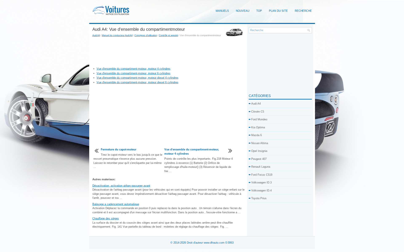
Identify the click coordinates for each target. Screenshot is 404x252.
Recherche (303, 10)
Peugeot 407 (259, 158)
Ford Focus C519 (261, 174)
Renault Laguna (260, 166)
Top (259, 10)
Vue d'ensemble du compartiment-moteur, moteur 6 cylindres (133, 73)
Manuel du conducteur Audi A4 (117, 35)
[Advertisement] (169, 52)
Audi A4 (96, 35)
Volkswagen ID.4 (261, 190)
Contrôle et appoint (168, 35)
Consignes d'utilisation (145, 35)
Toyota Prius (259, 198)
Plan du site (278, 10)
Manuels (222, 10)
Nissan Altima (259, 143)
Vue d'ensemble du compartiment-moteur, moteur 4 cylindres (133, 68)
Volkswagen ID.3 (261, 182)
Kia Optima (258, 127)
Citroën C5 (257, 111)
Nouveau (242, 10)
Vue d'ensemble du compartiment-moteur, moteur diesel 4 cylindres (137, 77)
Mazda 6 (256, 135)
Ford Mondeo (259, 119)
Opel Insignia (259, 151)
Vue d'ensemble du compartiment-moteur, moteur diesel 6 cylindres (137, 82)
